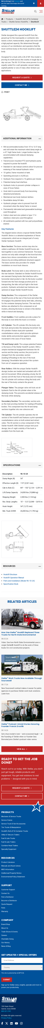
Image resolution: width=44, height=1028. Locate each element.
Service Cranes (6, 820)
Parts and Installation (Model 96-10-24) (19, 581)
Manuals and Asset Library (11, 866)
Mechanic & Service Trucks (11, 817)
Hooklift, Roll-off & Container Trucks (14, 831)
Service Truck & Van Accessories (13, 824)
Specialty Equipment (8, 849)
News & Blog (6, 946)
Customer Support (8, 890)
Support (6, 885)
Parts (3, 908)
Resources (8, 857)
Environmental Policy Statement (13, 877)
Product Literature (8, 862)
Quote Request (6, 904)
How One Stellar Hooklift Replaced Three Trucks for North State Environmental (20, 633)
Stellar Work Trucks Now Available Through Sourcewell (21, 679)
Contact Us (5, 893)
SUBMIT (6, 980)
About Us (4, 928)
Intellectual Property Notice (11, 873)
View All (21, 749)
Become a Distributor (9, 901)
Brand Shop (5, 924)
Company (7, 920)
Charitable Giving (7, 939)
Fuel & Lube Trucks (8, 838)
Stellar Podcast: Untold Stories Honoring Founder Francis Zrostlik (20, 725)
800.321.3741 (6, 1011)
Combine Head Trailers (9, 846)
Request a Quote (21, 78)
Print (7, 92)
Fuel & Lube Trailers (8, 842)
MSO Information (7, 869)
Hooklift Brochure (10, 574)
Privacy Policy (6, 1018)
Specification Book (10, 584)
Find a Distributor (7, 897)
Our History (5, 943)
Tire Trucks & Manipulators (11, 827)
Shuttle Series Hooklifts (18, 22)
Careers (17, 1)
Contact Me (21, 85)
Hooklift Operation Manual (13, 578)
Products (9, 19)
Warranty (4, 911)
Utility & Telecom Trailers (10, 835)
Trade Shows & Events (9, 932)
